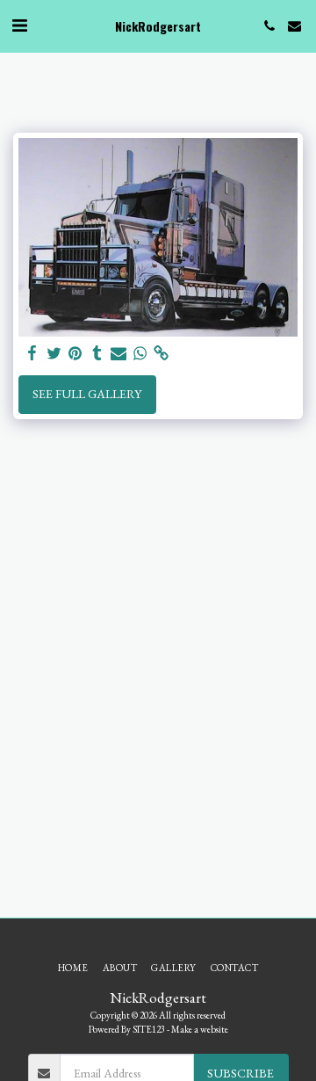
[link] (161, 353)
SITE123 (149, 1029)
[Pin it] (75, 353)
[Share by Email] (118, 353)
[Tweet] (54, 353)
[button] (19, 25)
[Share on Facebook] (32, 353)
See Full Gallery (86, 394)
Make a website (199, 1029)
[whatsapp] (140, 353)
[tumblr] (97, 353)
